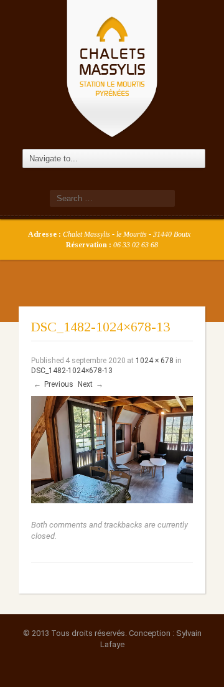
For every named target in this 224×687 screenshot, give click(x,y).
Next (90, 384)
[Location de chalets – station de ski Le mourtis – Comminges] (112, 67)
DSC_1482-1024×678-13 (72, 370)
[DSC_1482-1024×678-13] (112, 449)
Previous (53, 384)
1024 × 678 (155, 360)
